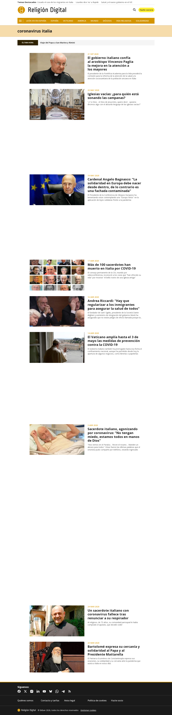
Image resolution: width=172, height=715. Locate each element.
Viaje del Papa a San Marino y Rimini (57, 42)
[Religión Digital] (42, 10)
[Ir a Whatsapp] (57, 691)
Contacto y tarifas (50, 700)
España (54, 20)
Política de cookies (97, 700)
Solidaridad (142, 20)
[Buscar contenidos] (133, 10)
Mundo (94, 20)
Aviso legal (69, 700)
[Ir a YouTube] (45, 691)
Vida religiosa (123, 20)
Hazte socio (117, 700)
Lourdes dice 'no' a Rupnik (87, 2)
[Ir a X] (26, 691)
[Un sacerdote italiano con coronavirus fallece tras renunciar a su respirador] (57, 620)
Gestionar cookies (88, 710)
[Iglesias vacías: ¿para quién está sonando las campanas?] (57, 104)
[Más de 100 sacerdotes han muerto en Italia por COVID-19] (57, 275)
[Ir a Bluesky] (51, 691)
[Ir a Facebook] (19, 691)
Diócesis (107, 20)
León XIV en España (36, 20)
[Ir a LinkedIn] (38, 691)
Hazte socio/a (146, 9)
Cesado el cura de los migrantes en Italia (55, 2)
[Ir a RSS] (70, 691)
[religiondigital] (26, 710)
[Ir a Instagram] (32, 691)
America (82, 20)
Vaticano (68, 20)
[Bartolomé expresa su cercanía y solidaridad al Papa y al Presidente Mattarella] (57, 657)
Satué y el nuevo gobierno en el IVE (116, 2)
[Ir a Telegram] (64, 691)
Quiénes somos (25, 700)
